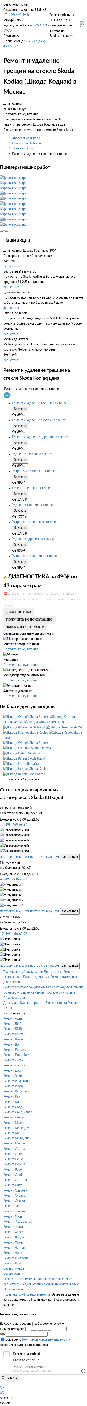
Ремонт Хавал (13, 1232)
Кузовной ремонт (32, 1003)
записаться (70, 856)
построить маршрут (14, 856)
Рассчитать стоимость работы (25, 1279)
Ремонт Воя (11, 1044)
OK (2, 1387)
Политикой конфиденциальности (46, 1339)
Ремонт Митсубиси (17, 1138)
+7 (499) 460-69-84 (17, 15)
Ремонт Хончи (13, 1242)
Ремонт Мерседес (16, 1128)
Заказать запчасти (61, 1279)
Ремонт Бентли (14, 1034)
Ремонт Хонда (13, 1237)
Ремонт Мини (13, 1133)
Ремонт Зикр (12, 1075)
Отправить (9, 1377)
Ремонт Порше (14, 1164)
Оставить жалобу (16, 1289)
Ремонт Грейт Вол (16, 1055)
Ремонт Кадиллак (16, 1091)
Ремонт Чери (12, 1252)
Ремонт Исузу (13, 1086)
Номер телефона (12, 1329)
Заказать (20, 409)
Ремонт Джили (14, 1065)
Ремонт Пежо (13, 1159)
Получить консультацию (20, 649)
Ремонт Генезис (14, 1049)
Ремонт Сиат (12, 1185)
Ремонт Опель (13, 1154)
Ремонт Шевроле (15, 1258)
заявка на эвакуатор (25, 627)
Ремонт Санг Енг (15, 1180)
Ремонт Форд (13, 1226)
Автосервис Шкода (26, 138)
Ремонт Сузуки (14, 1200)
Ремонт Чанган (14, 1247)
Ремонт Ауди (12, 1018)
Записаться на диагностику (23, 1284)
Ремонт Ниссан (14, 1143)
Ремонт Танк (12, 1206)
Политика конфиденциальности (26, 1294)
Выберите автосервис (15, 1323)
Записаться (11, 266)
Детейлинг (11, 1003)
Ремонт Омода (14, 1148)
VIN (2, 1334)
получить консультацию (29, 619)
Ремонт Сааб (12, 1174)
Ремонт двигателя (36, 977)
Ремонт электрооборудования (25, 987)
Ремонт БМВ (12, 1029)
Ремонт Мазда (13, 1122)
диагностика (18, 612)
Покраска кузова (15, 997)
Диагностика (53, 971)
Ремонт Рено (12, 1169)
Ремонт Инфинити (16, 1081)
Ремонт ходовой (60, 987)
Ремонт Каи (11, 1096)
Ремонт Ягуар (13, 1263)
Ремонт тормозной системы (55, 992)
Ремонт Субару (14, 1195)
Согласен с (37, 1339)
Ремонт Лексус (14, 1117)
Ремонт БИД (12, 1023)
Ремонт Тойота (14, 1211)
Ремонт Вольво (14, 1039)
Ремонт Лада (12, 1107)
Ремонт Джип (13, 1070)
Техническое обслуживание (23, 971)
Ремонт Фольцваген (17, 1221)
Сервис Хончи (13, 1273)
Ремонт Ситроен (15, 1190)
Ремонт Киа (11, 1102)
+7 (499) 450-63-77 (13, 934)
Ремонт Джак (13, 1060)
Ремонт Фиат (12, 1216)
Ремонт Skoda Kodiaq (27, 143)
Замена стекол (22, 148)
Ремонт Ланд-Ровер (17, 1112)
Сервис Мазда (13, 1268)
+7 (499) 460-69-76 (13, 879)
